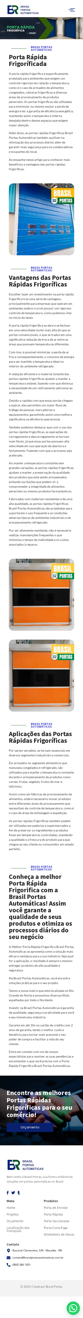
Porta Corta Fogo (56, 1228)
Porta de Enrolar (56, 1207)
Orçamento (15, 1221)
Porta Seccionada (56, 1221)
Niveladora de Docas (59, 1234)
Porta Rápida (53, 1214)
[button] (73, 1308)
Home (11, 1207)
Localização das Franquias (18, 1229)
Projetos (13, 1214)
